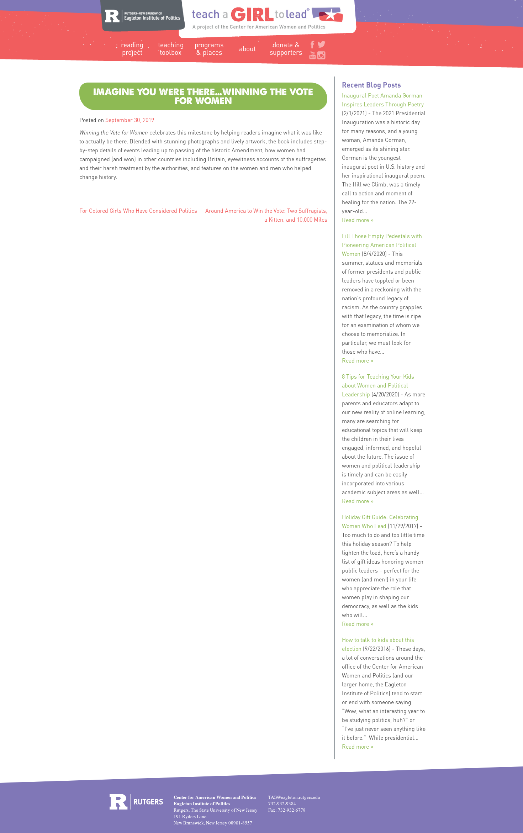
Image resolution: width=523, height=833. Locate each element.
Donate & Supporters (286, 48)
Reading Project (132, 48)
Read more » (358, 219)
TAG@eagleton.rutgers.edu (294, 797)
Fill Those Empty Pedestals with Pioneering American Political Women (382, 244)
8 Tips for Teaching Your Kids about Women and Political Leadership (378, 385)
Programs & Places (209, 48)
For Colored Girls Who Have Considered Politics (138, 210)
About (247, 48)
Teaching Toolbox (171, 48)
